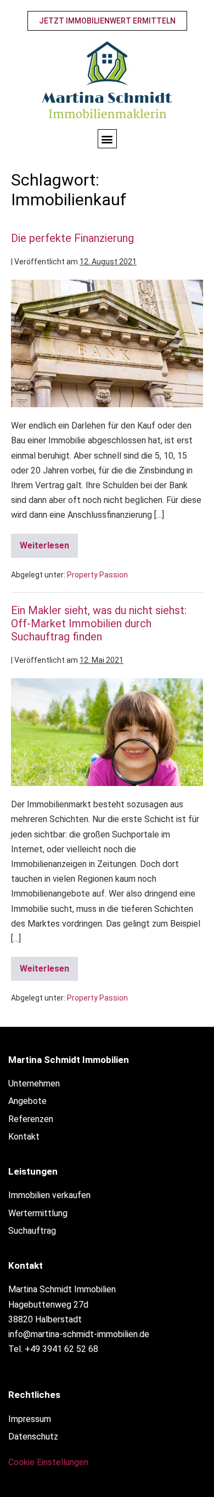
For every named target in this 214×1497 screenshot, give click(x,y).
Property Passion (97, 574)
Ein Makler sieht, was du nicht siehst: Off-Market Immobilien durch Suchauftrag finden (99, 623)
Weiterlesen (49, 542)
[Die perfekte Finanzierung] (107, 343)
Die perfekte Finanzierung (72, 238)
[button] (107, 138)
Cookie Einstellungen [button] (48, 1462)
